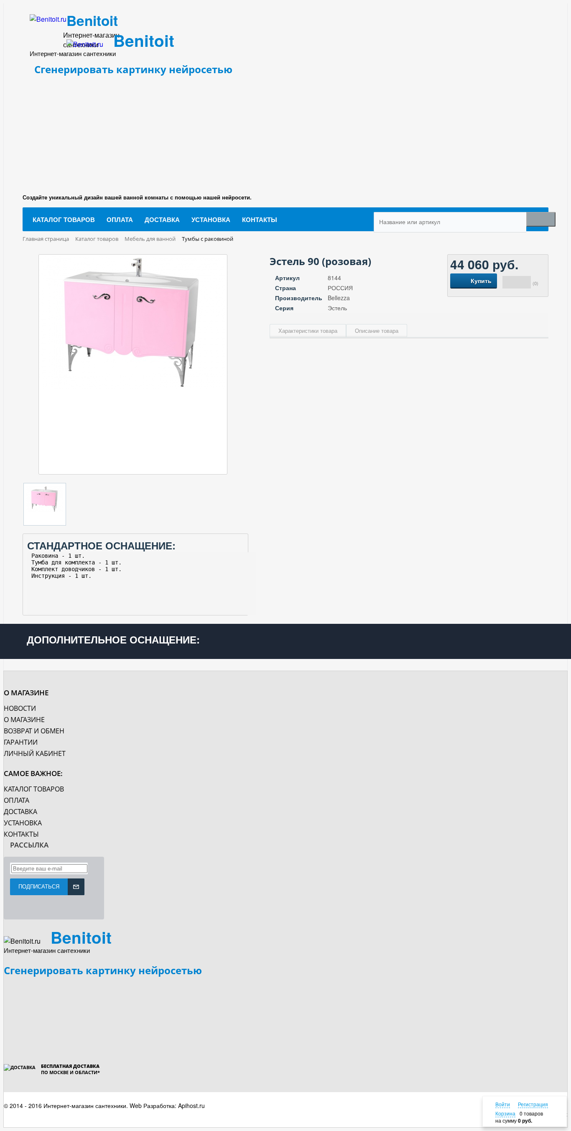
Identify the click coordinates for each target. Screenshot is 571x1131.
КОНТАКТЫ (21, 834)
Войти (502, 1104)
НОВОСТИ (20, 708)
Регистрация (533, 1104)
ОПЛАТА (16, 800)
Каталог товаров (34, 789)
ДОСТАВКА (20, 811)
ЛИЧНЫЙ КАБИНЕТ (35, 753)
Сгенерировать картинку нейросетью (133, 69)
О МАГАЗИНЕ (24, 719)
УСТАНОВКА (23, 822)
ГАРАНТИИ (21, 742)
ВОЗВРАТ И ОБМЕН (34, 730)
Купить (481, 280)
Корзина (505, 1113)
